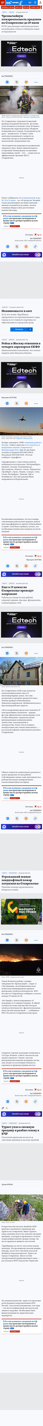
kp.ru (39, 235)
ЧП (7, 1108)
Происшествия (13, 873)
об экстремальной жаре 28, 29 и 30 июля (21, 199)
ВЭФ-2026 (26, 7)
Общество (11, 12)
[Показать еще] (35, 82)
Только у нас (35, 7)
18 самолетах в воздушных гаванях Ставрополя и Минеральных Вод (21, 447)
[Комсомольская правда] (12, 2)
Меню (2, 2)
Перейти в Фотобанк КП (31, 117)
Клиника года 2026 (8, 7)
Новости (19, 7)
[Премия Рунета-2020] (20, 3)
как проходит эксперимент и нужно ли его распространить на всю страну (20, 219)
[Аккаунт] (40, 2)
